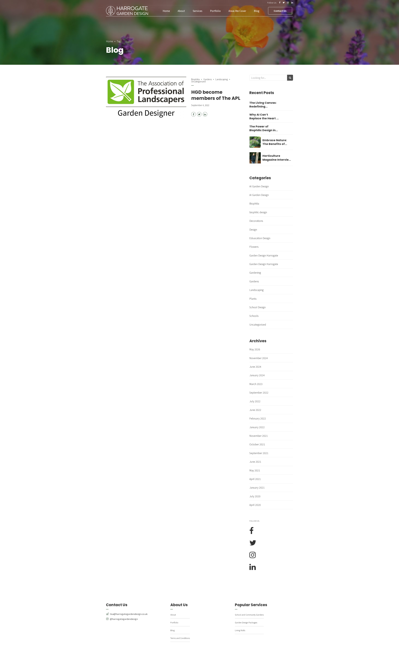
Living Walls (240, 630)
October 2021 (257, 444)
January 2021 (257, 487)
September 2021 (258, 453)
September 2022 (258, 392)
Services (197, 11)
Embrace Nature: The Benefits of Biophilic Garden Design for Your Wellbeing (274, 142)
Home (166, 11)
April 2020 (255, 505)
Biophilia (195, 79)
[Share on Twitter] (199, 114)
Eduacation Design (259, 238)
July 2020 (254, 496)
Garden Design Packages (246, 622)
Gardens (207, 79)
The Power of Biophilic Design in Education (262, 128)
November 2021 (258, 436)
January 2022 (257, 427)
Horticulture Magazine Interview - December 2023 (276, 158)
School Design (257, 307)
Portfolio (215, 11)
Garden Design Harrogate (263, 255)
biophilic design (258, 212)
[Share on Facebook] (193, 114)
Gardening (255, 272)
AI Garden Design (259, 186)
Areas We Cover (237, 11)
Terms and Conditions (180, 638)
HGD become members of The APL (215, 95)
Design (253, 229)
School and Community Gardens (249, 614)
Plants (253, 298)
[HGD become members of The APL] (146, 97)
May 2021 (254, 470)
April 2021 (255, 479)
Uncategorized (257, 324)
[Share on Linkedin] (205, 114)
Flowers (254, 246)
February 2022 (257, 418)
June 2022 (255, 410)
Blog (256, 11)
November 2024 (258, 358)
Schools (254, 316)
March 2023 (255, 384)
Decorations (256, 221)
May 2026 (254, 349)
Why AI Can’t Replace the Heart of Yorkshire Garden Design (264, 116)
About (181, 11)
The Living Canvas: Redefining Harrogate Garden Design (262, 105)
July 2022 (254, 401)
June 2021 (255, 461)
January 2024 (257, 375)
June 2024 (255, 366)
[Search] (290, 78)
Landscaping (221, 79)
